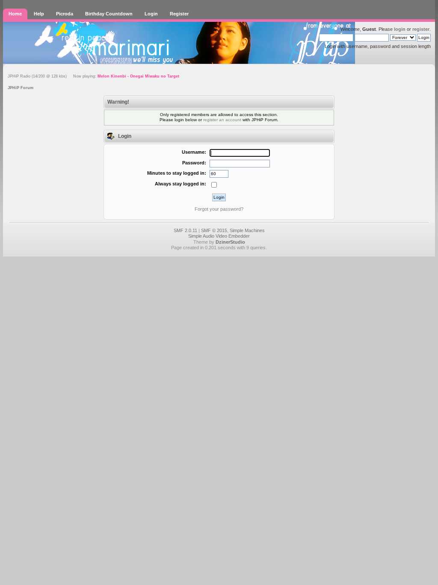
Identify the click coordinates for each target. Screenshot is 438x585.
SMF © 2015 (214, 230)
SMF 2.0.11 (185, 230)
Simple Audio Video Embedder (219, 236)
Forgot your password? (219, 209)
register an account (222, 119)
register (420, 29)
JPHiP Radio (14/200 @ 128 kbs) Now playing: (93, 76)
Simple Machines (247, 230)
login (399, 29)
